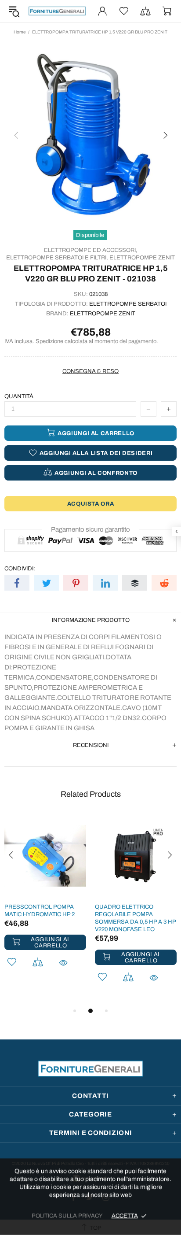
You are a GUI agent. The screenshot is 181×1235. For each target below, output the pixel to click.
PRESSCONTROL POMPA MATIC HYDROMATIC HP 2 (39, 910)
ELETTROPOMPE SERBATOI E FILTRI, (57, 258)
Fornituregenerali (57, 11)
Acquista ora (90, 504)
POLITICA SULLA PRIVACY (67, 1216)
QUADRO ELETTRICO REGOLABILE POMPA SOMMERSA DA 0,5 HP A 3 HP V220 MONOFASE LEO (135, 918)
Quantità (18, 396)
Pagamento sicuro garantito (90, 529)
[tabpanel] (45, 903)
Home (19, 32)
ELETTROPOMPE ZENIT (142, 258)
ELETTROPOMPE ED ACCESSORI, (91, 250)
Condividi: (19, 569)
